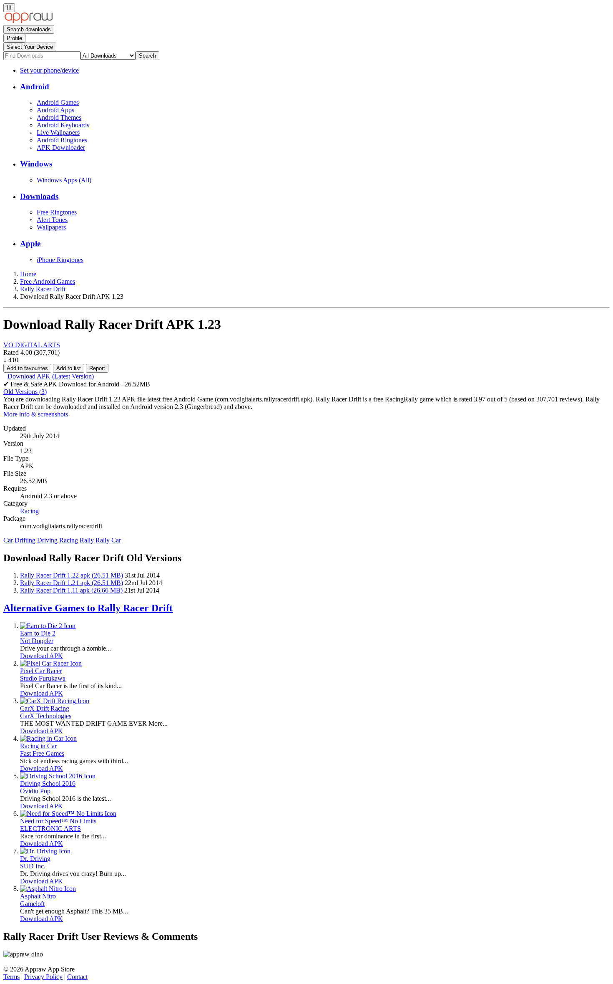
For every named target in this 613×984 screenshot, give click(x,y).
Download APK (41, 655)
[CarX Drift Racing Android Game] (54, 700)
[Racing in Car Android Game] (48, 738)
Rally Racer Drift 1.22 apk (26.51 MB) (71, 575)
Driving (47, 540)
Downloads (39, 196)
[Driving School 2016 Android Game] (57, 776)
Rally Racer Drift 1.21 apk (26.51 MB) (71, 582)
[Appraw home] (28, 21)
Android (34, 86)
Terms (11, 976)
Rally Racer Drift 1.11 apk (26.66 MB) (71, 590)
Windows (36, 163)
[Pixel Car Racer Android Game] (51, 663)
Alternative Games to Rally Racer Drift (88, 608)
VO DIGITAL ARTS (31, 344)
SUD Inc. (32, 866)
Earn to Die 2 (37, 633)
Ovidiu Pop (35, 791)
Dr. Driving (35, 858)
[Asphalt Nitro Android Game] (48, 888)
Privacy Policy (43, 976)
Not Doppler (36, 640)
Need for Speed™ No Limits (58, 821)
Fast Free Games (42, 753)
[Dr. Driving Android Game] (45, 851)
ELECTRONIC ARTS (50, 828)
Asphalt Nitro (38, 896)
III (9, 8)
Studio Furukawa (42, 678)
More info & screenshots (35, 414)
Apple (30, 243)
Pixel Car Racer (41, 670)
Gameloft (32, 903)
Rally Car (108, 540)
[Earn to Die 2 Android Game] (47, 625)
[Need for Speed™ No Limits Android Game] (68, 813)
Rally (87, 540)
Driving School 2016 (47, 783)
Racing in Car (38, 745)
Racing (68, 540)
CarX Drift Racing (44, 708)
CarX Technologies (45, 715)
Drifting (25, 540)
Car (8, 540)
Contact (77, 976)
